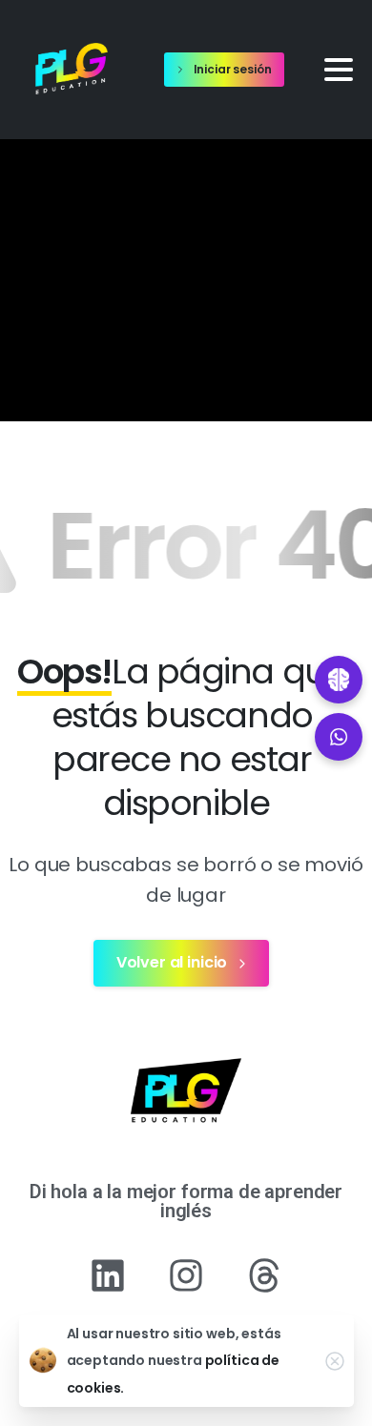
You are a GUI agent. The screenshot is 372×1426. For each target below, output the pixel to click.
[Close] (334, 1361)
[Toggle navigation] (339, 69)
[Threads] (264, 1275)
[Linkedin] (108, 1275)
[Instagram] (186, 1275)
